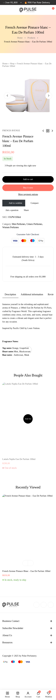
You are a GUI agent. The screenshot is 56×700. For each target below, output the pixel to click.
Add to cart (28, 179)
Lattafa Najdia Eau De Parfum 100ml (18, 459)
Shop (12, 63)
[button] (25, 563)
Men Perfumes (18, 224)
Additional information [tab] (32, 294)
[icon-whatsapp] (51, 605)
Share (26, 210)
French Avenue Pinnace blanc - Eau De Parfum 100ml (26, 571)
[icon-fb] (36, 605)
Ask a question (11, 210)
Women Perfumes (10, 227)
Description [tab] (10, 294)
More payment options (28, 194)
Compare (35, 203)
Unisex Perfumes (34, 224)
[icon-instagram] (44, 605)
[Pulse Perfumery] (28, 10)
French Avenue (11, 130)
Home (5, 63)
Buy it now (28, 188)
